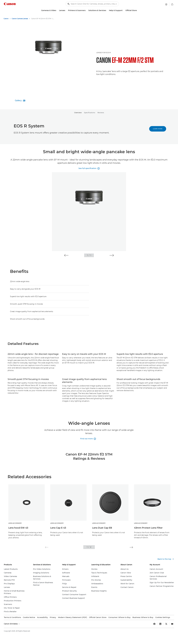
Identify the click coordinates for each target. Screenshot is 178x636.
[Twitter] (166, 624)
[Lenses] (66, 10)
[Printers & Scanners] (86, 10)
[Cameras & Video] (57, 10)
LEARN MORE (158, 129)
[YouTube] (172, 624)
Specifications (89, 113)
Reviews (100, 113)
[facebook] (154, 624)
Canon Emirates (11, 624)
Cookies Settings (162, 617)
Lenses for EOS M (103, 52)
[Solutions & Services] (107, 10)
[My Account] (166, 4)
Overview (78, 113)
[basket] (172, 4)
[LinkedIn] (160, 624)
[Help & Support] (123, 10)
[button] (66, 255)
